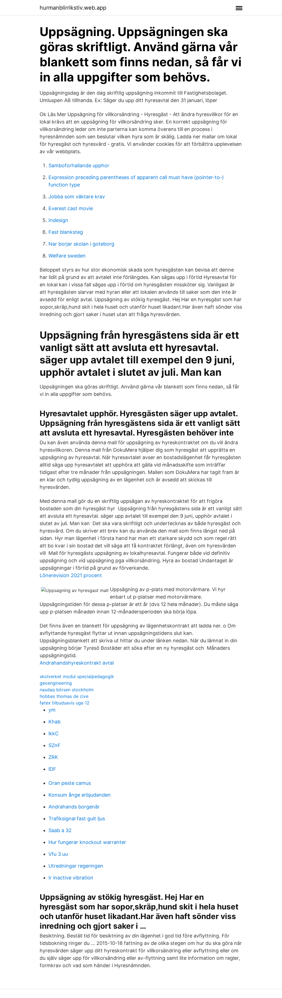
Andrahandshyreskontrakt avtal (77, 663)
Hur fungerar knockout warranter (87, 842)
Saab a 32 (60, 830)
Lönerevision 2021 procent (71, 575)
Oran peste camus (69, 783)
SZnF (54, 745)
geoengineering (56, 683)
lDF (52, 769)
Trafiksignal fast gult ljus (76, 818)
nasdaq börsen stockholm (67, 689)
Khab (54, 722)
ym (52, 710)
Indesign (58, 220)
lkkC (53, 733)
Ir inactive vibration (70, 878)
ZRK (53, 757)
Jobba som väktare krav (76, 196)
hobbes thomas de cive (64, 696)
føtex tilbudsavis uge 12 (65, 703)
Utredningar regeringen (75, 866)
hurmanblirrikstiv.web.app (73, 7)
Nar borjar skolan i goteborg (81, 244)
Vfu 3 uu (58, 854)
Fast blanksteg (65, 232)
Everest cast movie (70, 208)
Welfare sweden (67, 256)
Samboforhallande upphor (78, 165)
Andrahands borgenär (74, 807)
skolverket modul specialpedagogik (77, 676)
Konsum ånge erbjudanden (79, 795)
